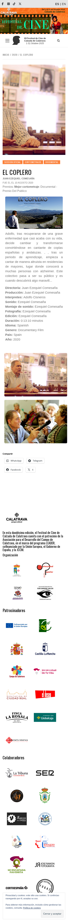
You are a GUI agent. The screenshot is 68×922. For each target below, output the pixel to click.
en (64, 4)
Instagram (11, 3)
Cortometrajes (33, 162)
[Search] (58, 40)
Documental (52, 162)
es (57, 4)
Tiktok (16, 3)
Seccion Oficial (12, 162)
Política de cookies (32, 908)
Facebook (5, 3)
